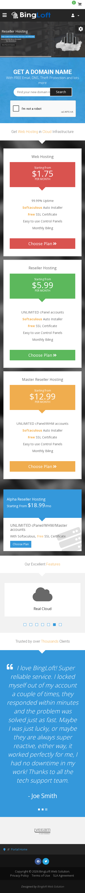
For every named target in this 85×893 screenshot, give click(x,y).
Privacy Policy (19, 850)
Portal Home (19, 823)
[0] (80, 4)
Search (61, 92)
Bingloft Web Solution (50, 860)
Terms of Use (41, 850)
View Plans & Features (8, 45)
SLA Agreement (63, 850)
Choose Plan (40, 243)
